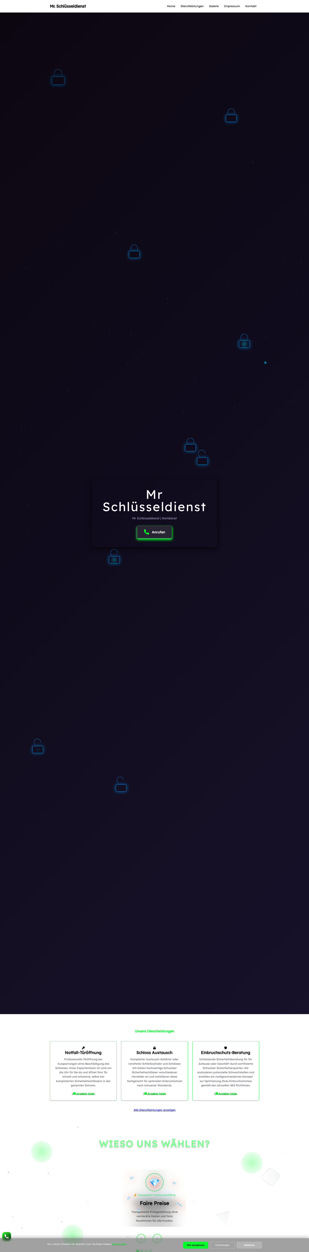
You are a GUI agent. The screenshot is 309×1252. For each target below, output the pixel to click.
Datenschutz (119, 1244)
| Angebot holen (83, 1093)
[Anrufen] (6, 1236)
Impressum (232, 6)
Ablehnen (249, 1245)
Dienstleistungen (192, 6)
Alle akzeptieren (196, 1245)
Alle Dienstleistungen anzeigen (155, 1110)
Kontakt (250, 6)
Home (171, 6)
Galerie (214, 6)
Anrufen (158, 532)
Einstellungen (222, 1245)
